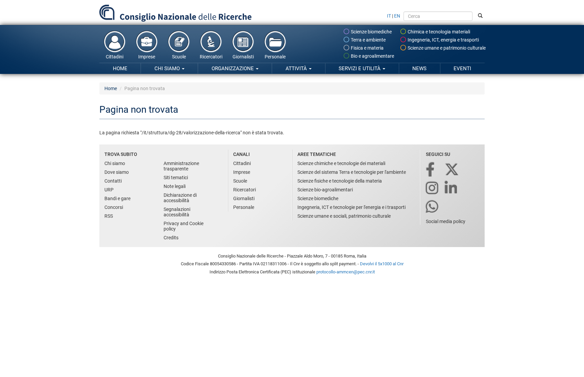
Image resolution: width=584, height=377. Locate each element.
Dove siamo (116, 172)
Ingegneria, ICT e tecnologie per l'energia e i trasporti (351, 207)
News (419, 68)
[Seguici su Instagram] (432, 188)
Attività (297, 68)
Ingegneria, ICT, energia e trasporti (443, 40)
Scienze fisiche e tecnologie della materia (339, 181)
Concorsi (113, 207)
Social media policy (445, 221)
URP (109, 189)
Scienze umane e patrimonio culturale (446, 48)
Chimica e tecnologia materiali (438, 31)
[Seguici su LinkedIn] (451, 188)
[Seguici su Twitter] (452, 170)
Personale (275, 56)
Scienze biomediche (371, 31)
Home (120, 68)
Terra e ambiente (368, 40)
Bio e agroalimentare (372, 56)
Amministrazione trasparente (181, 166)
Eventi (462, 68)
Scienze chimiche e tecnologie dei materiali (341, 163)
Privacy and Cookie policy (183, 226)
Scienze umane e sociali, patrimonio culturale (344, 216)
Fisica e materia (367, 48)
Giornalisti (243, 56)
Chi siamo (167, 68)
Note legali (175, 186)
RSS (108, 216)
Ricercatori (211, 56)
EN (397, 16)
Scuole (179, 56)
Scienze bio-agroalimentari (325, 189)
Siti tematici (176, 177)
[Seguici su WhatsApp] (432, 207)
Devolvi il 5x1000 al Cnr (382, 263)
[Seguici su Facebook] (431, 170)
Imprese (146, 56)
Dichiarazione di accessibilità (180, 197)
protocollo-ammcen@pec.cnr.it (345, 271)
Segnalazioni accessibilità (177, 212)
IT (389, 16)
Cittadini (114, 56)
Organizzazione (233, 68)
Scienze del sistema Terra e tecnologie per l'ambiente (351, 172)
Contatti (113, 181)
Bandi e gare (117, 198)
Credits (171, 237)
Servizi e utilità (360, 68)
